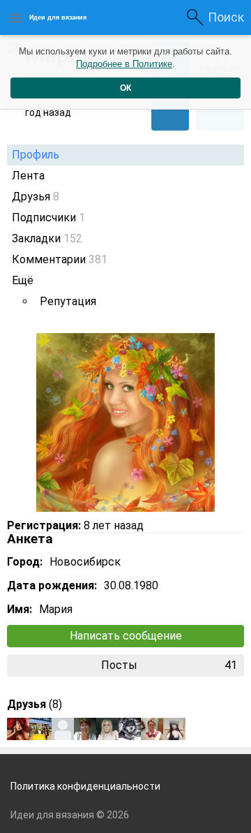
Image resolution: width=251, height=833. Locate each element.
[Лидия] (63, 729)
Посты (169, 665)
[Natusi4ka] (130, 729)
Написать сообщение (126, 635)
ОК (125, 88)
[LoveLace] (152, 729)
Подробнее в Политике (124, 64)
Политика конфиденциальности (85, 786)
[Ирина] (107, 729)
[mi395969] (174, 729)
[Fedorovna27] (85, 729)
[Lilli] (40, 729)
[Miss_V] (18, 729)
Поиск (226, 17)
